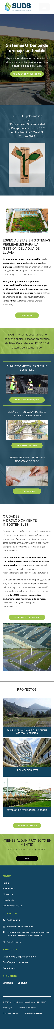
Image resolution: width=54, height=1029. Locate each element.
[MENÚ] (44, 7)
